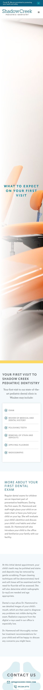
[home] (17, 12)
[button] (39, 12)
